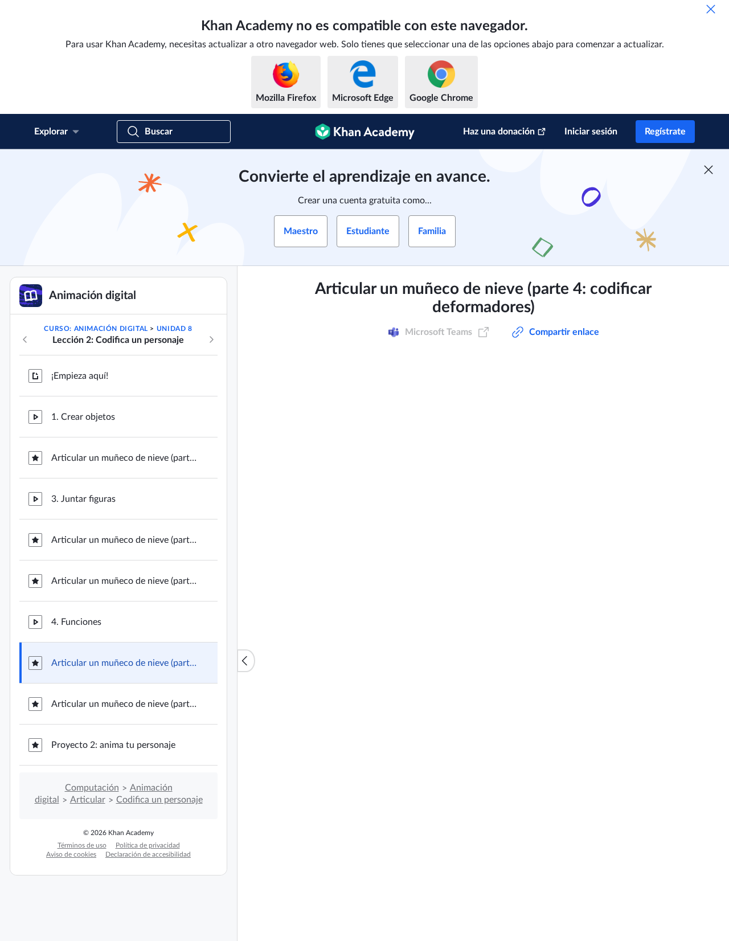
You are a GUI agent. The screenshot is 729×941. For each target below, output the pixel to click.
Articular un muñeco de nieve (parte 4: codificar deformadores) (125, 663)
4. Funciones (76, 622)
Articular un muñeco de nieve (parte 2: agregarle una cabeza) (125, 540)
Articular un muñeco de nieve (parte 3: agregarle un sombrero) (125, 581)
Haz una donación (499, 131)
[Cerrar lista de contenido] (246, 660)
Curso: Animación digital (96, 328)
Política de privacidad (148, 845)
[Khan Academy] (365, 131)
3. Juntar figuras (83, 499)
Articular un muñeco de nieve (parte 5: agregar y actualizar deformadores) (125, 704)
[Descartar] (711, 9)
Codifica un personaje (159, 799)
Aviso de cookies (71, 854)
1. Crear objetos (83, 417)
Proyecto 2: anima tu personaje (113, 745)
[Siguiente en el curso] (211, 339)
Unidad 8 (175, 328)
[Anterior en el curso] (25, 339)
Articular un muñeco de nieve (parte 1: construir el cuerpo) (125, 458)
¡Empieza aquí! (79, 376)
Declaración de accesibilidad (148, 854)
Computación (92, 787)
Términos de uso (82, 845)
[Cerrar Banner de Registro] (708, 169)
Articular (87, 799)
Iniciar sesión (590, 131)
